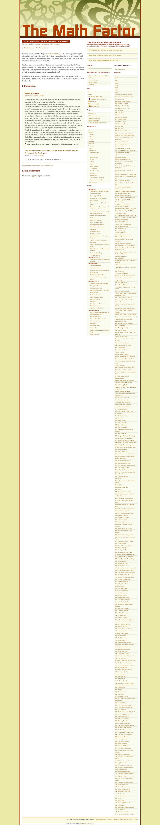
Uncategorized (92, 182)
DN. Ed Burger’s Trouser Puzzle (124, 570)
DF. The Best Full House (122, 597)
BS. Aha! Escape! (120, 709)
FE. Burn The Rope (121, 422)
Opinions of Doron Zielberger (98, 240)
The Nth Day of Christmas (122, 152)
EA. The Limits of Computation (124, 534)
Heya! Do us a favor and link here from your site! (103, 60)
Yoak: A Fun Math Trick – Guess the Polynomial (125, 388)
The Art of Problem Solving (98, 277)
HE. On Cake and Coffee (122, 130)
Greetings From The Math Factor (124, 577)
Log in (90, 94)
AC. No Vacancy (120, 809)
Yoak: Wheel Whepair (121, 221)
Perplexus (93, 301)
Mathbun (93, 323)
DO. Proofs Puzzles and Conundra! (125, 568)
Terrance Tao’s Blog (96, 253)
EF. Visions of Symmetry (122, 517)
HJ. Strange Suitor (120, 119)
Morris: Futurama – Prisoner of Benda (124, 171)
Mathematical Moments (97, 224)
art (89, 130)
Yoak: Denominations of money (124, 96)
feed (93, 101)
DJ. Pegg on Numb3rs (121, 581)
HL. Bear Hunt (119, 115)
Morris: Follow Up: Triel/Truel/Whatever (121, 231)
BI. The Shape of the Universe (124, 732)
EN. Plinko (118, 489)
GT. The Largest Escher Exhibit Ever (125, 215)
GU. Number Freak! (120, 213)
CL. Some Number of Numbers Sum (125, 656)
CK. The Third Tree (120, 658)
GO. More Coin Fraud (121, 226)
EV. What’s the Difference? (123, 460)
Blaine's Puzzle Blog (96, 288)
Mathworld (93, 229)
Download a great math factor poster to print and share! (105, 50)
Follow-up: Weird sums (121, 633)
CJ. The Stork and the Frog (123, 662)
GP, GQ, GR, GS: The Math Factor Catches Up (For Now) (125, 218)
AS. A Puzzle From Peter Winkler (124, 773)
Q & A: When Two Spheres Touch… (125, 447)
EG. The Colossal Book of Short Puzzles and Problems (124, 514)
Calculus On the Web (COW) (98, 198)
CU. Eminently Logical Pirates (123, 628)
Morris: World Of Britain (121, 354)
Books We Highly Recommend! (97, 122)
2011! (117, 155)
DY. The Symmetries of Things (124, 541)
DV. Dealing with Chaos (122, 550)
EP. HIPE (118, 478)
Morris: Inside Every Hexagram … (124, 445)
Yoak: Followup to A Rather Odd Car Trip (125, 373)
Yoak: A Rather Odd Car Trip (123, 382)
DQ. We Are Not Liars (121, 563)
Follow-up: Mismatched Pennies (124, 644)
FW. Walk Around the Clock (123, 345)
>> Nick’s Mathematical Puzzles (99, 283)
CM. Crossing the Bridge (122, 653)
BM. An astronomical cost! (122, 723)
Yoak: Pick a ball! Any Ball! (123, 369)
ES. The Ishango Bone (122, 467)
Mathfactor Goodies (94, 118)
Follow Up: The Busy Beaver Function (123, 525)
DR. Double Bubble (120, 561)
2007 (116, 87)
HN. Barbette (119, 110)
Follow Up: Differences (121, 451)
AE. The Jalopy (119, 805)
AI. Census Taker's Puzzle (122, 796)
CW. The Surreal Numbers (122, 624)
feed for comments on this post (32, 165)
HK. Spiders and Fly (121, 117)
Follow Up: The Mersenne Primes (124, 470)
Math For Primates (95, 220)
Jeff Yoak (91, 84)
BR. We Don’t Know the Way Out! (125, 711)
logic (91, 164)
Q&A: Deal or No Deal (121, 590)
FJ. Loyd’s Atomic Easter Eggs (124, 411)
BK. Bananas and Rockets (123, 727)
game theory (94, 157)
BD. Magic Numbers (121, 743)
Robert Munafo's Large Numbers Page (99, 245)
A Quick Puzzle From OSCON (123, 94)
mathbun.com (95, 106)
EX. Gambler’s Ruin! (121, 449)
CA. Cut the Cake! (120, 692)
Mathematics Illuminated (97, 227)
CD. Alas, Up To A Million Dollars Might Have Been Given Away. (124, 684)
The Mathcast (92, 150)
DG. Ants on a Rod (120, 595)
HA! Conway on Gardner (122, 180)
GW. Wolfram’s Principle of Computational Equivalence (123, 194)
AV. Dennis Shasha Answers (123, 765)
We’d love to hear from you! (96, 116)
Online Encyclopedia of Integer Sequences (99, 236)
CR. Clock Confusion (121, 638)
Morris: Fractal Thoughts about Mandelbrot (124, 162)
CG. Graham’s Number (121, 671)
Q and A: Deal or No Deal (122, 602)
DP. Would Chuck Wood (122, 565)
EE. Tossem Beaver (121, 519)
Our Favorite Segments (121, 65)
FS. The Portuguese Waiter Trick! (124, 367)
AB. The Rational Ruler (122, 812)
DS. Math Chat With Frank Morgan (125, 559)
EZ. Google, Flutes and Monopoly (125, 436)
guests (92, 159)
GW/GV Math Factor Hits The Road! (125, 208)
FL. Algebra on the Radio (122, 400)
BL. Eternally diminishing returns (124, 725)
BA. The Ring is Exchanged (123, 748)
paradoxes (93, 175)
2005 (116, 92)
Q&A (89, 148)
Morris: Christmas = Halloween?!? (124, 454)
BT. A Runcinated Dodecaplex (123, 707)
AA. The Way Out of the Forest (124, 814)
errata (92, 155)
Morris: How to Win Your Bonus (124, 438)
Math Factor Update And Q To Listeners (124, 138)
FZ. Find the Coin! (120, 330)
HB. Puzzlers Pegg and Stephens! (125, 150)
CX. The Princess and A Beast (124, 622)
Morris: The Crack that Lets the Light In (125, 177)
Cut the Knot (94, 200)
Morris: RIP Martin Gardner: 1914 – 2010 (125, 183)
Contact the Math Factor (95, 96)
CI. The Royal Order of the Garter (125, 665)
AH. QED (118, 798)
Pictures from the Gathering (123, 101)
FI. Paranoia (118, 413)
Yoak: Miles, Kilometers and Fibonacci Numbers (123, 235)
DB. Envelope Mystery (121, 610)
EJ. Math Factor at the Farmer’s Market (124, 501)
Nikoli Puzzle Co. (95, 299)
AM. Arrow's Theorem (121, 787)
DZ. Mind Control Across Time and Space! (125, 538)
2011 (116, 78)
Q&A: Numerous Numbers (122, 647)
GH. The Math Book (121, 282)
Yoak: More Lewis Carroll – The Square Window (124, 300)
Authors (37, 44)
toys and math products (97, 179)
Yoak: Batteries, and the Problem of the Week (46, 41)
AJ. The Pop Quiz (120, 793)
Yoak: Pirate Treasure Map (123, 224)
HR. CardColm (119, 99)
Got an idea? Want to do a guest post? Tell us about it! (105, 55)
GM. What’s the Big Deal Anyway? (125, 245)
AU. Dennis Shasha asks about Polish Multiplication (124, 768)
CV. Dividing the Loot (121, 626)
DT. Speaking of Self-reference (124, 556)
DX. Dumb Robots (120, 543)
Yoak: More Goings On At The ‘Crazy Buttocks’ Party (125, 248)
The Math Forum (95, 255)
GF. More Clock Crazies (122, 291)
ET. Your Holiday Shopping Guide (125, 465)
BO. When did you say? (122, 718)
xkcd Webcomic (94, 334)
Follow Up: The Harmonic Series (124, 508)
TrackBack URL (48, 165)
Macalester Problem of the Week (99, 290)
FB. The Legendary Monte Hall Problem (124, 430)
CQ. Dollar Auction (120, 640)
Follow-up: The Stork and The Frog (125, 660)
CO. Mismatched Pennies (122, 649)
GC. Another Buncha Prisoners (124, 323)
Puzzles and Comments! (122, 206)
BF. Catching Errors (120, 739)
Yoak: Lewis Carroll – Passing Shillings (123, 311)
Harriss (92, 134)
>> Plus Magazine (95, 193)
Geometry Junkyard (96, 213)
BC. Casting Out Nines (121, 745)
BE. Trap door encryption (122, 741)
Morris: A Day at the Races (122, 148)
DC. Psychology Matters (122, 608)
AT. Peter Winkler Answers (122, 771)
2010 (116, 81)
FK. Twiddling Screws (121, 409)
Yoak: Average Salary (121, 273)
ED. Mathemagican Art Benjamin (124, 522)
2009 (116, 83)
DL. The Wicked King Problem (124, 575)
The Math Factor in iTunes (98, 99)
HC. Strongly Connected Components (122, 145)
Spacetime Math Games (97, 308)
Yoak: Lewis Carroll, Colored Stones (125, 314)
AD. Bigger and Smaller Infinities (124, 807)
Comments (95, 104)
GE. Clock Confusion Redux (123, 297)
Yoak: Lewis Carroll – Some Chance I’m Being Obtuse (125, 294)
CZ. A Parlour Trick (120, 615)
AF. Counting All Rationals (122, 802)
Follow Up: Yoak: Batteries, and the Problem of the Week (125, 253)
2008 (116, 85)
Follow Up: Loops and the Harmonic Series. (125, 481)
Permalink (57, 44)
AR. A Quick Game (120, 776)
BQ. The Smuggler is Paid (122, 714)
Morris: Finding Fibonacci (122, 159)
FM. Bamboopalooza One (122, 397)
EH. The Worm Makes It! (122, 511)
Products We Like (93, 120)
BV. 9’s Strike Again (121, 702)
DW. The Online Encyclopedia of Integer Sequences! (124, 546)
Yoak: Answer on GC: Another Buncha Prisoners (123, 320)
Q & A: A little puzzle (121, 593)
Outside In (93, 242)
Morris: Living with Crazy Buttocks (124, 275)
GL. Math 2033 (119, 258)
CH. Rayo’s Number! (121, 667)
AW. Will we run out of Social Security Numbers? (123, 762)
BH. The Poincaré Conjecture (123, 734)
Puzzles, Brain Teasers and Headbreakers (98, 304)
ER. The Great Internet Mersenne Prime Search (125, 473)
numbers (92, 173)
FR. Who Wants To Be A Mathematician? (122, 377)
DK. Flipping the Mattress (122, 579)
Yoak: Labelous (119, 365)
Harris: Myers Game (121, 256)
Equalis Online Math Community (99, 211)
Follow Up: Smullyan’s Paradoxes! (125, 554)
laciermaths (30, 93)
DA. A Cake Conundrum (122, 613)
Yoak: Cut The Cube (121, 336)
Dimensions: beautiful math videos (98, 203)
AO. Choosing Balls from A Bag (124, 782)
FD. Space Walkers (120, 425)
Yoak (51, 44)
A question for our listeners (123, 407)
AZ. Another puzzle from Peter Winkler (124, 751)
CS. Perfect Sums (120, 635)
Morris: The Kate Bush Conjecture (125, 356)
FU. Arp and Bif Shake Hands (123, 358)
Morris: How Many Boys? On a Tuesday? (124, 240)
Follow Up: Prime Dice (121, 584)
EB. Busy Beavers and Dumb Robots (123, 531)
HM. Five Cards (119, 112)
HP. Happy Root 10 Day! (122, 106)
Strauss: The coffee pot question (124, 135)
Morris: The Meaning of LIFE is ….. (125, 211)
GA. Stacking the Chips (122, 328)
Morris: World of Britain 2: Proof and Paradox (125, 333)
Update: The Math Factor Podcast (125, 191)
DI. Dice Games (119, 586)
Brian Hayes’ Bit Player (97, 196)
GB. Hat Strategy (120, 325)
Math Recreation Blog (96, 222)
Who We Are (92, 113)
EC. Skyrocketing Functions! (123, 528)
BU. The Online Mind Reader (123, 705)
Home (90, 92)
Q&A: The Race (119, 674)
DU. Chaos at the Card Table (123, 552)
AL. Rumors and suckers (122, 789)
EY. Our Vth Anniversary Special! (124, 440)
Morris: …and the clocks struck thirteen (124, 339)
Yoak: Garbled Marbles (121, 141)
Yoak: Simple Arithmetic (122, 285)
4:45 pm (41, 155)
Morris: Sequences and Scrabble (124, 456)
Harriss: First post (120, 458)
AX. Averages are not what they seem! (124, 757)
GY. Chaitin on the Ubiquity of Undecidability (123, 188)
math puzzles (45, 44)
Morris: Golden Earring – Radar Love (125, 174)
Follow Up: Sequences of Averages (125, 442)
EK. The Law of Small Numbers (124, 498)
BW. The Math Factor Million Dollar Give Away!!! (125, 699)
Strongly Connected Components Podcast (100, 249)
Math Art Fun (94, 272)
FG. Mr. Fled (118, 418)
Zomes (92, 279)
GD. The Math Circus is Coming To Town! (125, 305)
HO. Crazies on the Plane (122, 108)
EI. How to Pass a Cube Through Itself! (124, 505)
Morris (92, 136)
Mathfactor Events (95, 171)
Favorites (91, 141)
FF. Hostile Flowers (120, 420)
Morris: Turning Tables (121, 385)
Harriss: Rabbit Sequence (122, 391)
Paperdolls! (118, 485)
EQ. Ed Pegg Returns (121, 476)
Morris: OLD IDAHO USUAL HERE (125, 308)
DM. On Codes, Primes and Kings (125, 572)
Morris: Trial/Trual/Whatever (123, 243)
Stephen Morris (92, 82)
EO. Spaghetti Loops (121, 487)
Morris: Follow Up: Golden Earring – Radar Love (125, 166)
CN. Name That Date (121, 651)
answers (94, 168)
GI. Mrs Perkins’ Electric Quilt (123, 278)
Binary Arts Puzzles (95, 268)
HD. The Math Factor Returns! (124, 133)
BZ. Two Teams (119, 694)
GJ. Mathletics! (28, 48)
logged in (34, 176)
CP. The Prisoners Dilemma (123, 642)
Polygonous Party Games (122, 204)
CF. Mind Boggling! (120, 676)
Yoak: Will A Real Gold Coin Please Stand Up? (125, 394)
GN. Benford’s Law (120, 228)
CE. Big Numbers (120, 678)
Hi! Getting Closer (120, 121)
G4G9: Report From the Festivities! (125, 197)
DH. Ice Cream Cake (121, 588)
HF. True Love (119, 128)
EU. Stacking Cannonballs (122, 463)
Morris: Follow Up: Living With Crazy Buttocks (125, 261)
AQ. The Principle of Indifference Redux (124, 779)
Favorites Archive (120, 69)
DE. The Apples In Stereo (122, 599)
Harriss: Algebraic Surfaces (123, 404)
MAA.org (92, 218)
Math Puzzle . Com (95, 294)
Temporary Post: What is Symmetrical (126, 317)
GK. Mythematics (41, 48)
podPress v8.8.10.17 (87, 824)
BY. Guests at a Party (121, 696)
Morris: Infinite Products (122, 350)
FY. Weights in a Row (121, 343)
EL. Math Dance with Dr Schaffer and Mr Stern (124, 495)
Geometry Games (95, 316)
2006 (116, 90)
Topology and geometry (97, 177)
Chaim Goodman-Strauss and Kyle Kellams (98, 76)
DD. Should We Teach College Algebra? (124, 605)
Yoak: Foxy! (118, 280)
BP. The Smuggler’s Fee (122, 716)
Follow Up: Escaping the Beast (124, 619)
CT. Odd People (120, 631)
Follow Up (91, 143)
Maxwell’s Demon (95, 231)
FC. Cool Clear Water (121, 427)
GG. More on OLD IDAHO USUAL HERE (125, 288)
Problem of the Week (54, 54)
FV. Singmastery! (120, 347)
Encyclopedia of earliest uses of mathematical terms (99, 207)
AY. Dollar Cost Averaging (122, 754)
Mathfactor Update (120, 157)
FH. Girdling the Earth (121, 415)
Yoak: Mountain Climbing (122, 402)
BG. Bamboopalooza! (121, 736)
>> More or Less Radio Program (99, 191)
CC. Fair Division (120, 687)
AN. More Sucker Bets (121, 784)
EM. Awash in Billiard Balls (122, 491)
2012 (116, 76)
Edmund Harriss (93, 80)
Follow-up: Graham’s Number (123, 669)
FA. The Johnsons (120, 433)
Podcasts (91, 146)
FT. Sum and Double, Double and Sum (125, 362)
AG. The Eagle (119, 800)
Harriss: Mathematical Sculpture (124, 380)
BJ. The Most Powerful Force (123, 730)
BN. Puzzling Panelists (121, 721)
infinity (92, 161)
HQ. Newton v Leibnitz (121, 103)
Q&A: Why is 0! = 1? (121, 681)
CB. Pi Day (118, 689)
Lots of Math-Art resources (98, 215)
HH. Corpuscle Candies (122, 124)
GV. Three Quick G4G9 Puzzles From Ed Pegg (124, 200)
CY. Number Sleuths (121, 617)
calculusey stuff (94, 152)
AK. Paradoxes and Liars (122, 791)
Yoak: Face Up (119, 352)
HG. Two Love (119, 126)
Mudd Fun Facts (95, 233)
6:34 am (41, 95)
